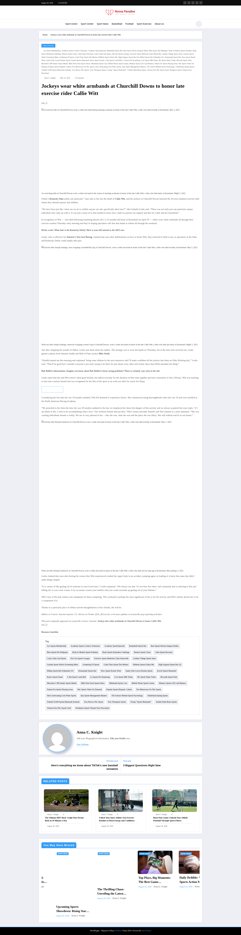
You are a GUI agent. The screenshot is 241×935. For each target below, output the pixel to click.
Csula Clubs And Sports (102, 54)
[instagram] (196, 2)
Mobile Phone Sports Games (118, 64)
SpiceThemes (146, 931)
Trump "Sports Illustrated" (116, 70)
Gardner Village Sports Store (172, 54)
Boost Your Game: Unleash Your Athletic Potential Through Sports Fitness (170, 819)
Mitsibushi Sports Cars (99, 64)
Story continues (52, 389)
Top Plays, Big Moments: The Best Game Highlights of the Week (141, 880)
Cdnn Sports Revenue (85, 54)
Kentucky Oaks (56, 199)
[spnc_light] (199, 24)
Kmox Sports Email (97, 60)
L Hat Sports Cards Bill (113, 60)
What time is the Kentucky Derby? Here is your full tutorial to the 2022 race (89, 230)
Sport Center (87, 24)
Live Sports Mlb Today (149, 60)
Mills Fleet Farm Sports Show (79, 64)
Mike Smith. (104, 353)
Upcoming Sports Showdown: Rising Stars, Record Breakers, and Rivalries (58, 909)
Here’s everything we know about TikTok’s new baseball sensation (84, 767)
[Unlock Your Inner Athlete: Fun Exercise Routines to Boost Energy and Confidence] (120, 800)
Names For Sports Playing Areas (166, 64)
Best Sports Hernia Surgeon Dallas (136, 51)
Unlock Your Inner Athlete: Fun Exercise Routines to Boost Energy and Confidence (117, 819)
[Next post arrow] (199, 765)
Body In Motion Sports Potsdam (180, 51)
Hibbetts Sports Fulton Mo (107, 57)
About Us (159, 24)
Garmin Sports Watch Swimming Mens (62, 664)
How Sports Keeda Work (111, 671)
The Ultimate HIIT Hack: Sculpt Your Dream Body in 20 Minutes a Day (64, 819)
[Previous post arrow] (42, 765)
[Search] (191, 24)
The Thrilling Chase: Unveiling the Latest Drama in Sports (96, 892)
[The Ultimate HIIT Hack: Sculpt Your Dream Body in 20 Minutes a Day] (66, 800)
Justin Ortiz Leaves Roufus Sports (58, 60)
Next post (127, 761)
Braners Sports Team (69, 54)
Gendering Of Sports (66, 57)
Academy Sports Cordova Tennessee (74, 51)
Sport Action (71, 24)
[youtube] (200, 2)
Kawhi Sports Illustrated (80, 60)
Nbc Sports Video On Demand (89, 689)
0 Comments (79, 78)
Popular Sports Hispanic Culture (59, 67)
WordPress (118, 931)
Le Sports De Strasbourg (131, 60)
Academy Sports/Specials (97, 51)
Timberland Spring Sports (185, 67)
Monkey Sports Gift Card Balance (141, 64)
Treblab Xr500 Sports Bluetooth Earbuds (56, 70)
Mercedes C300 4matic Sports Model (54, 64)
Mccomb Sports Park (183, 60)
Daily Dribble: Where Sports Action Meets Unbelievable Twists (180, 880)
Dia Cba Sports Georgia (120, 54)
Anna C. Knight (49, 78)
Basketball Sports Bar (115, 51)
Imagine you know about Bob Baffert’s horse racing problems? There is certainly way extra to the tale (113, 371)
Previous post (112, 761)
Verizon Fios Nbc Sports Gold (158, 70)
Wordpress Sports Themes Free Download (92, 708)
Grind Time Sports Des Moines (86, 57)
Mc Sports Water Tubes (167, 60)
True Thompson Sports (98, 70)
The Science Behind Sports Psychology (161, 67)
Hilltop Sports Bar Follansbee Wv (152, 57)
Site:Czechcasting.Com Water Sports (108, 67)
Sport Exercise (144, 24)
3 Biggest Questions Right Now (142, 765)
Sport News (102, 24)
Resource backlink (49, 632)
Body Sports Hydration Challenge (115, 652)
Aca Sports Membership (52, 51)
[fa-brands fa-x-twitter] (188, 2)
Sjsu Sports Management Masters (134, 67)
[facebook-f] (184, 2)
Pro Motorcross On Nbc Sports (83, 67)
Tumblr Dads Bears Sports (136, 70)
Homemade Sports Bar (173, 57)
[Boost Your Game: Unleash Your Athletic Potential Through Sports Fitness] (174, 800)
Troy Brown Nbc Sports (80, 70)
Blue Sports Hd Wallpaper (158, 51)
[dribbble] (192, 2)
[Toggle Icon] (41, 24)
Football (129, 24)
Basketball (117, 24)
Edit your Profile (118, 738)
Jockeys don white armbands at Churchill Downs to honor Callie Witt (129, 621)
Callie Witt (120, 199)
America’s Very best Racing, (80, 237)
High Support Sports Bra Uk (128, 57)
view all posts (83, 744)
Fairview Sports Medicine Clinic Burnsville (145, 54)
